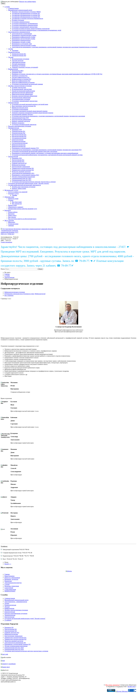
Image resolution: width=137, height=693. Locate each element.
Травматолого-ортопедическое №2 (23, 170)
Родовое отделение (18, 20)
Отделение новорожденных (21, 22)
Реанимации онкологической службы (24, 45)
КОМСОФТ (132, 686)
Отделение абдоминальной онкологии (24, 124)
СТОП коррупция (10, 589)
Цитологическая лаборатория (21, 119)
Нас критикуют (17, 203)
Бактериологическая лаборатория (22, 92)
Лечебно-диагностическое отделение (20, 86)
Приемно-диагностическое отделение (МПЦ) (26, 12)
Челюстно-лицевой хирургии (21, 171)
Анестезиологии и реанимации (22, 33)
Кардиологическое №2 (19, 136)
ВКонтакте (11, 222)
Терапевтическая (13, 128)
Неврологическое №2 (19, 146)
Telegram (11, 225)
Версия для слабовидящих (27, 1)
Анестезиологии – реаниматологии (15, 601)
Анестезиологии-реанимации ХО (15, 642)
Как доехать (12, 217)
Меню (3, 3)
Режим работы (12, 212)
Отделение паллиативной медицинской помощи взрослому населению (34, 151)
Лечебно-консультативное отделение (23, 187)
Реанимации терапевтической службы (24, 35)
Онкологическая (13, 102)
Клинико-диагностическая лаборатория (24, 96)
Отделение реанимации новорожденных (25, 25)
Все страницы (8, 295)
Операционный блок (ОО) (20, 118)
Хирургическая (13, 156)
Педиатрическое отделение (20, 59)
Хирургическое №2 (18, 161)
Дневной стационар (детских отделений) (25, 67)
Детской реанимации (18, 64)
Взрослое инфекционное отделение (23, 82)
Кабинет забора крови (19, 188)
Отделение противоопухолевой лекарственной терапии (29, 111)
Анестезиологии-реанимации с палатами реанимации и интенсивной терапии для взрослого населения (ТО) (46, 150)
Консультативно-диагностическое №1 (24, 106)
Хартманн (15, 50)
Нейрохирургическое (18, 165)
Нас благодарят (17, 202)
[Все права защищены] (112, 685)
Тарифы (14, 195)
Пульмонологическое (18, 141)
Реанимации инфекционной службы (23, 37)
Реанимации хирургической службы (23, 38)
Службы (7, 6)
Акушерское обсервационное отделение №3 (26, 17)
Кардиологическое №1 (19, 134)
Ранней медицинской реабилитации (23, 91)
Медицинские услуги (11, 190)
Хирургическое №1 (18, 160)
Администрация (13, 8)
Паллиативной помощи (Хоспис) (22, 114)
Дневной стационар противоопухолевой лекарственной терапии (32, 113)
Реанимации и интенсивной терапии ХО (17, 644)
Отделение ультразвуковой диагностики (24, 27)
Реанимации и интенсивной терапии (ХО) (25, 175)
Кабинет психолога (18, 123)
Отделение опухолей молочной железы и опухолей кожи (30, 104)
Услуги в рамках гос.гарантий (17, 192)
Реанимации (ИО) (17, 70)
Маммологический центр (20, 107)
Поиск (3, 269)
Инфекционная (13, 69)
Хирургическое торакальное (21, 166)
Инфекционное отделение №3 (21, 79)
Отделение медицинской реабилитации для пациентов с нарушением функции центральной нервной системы (47, 155)
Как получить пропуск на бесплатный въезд (22, 219)
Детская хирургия (17, 60)
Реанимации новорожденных (21, 40)
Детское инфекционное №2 (20, 77)
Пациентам (8, 581)
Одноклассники (13, 224)
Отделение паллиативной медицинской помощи (27, 84)
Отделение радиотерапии (20, 109)
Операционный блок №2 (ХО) (21, 180)
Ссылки (7, 584)
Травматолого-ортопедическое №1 (23, 168)
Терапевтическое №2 (18, 133)
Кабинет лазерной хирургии (21, 121)
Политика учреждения (11, 586)
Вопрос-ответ (12, 205)
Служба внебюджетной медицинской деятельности (24, 185)
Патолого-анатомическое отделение (19, 126)
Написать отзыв (13, 198)
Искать (40, 269)
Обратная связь (9, 197)
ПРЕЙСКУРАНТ (9, 591)
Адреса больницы (6, 242)
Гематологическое (17, 139)
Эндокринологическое (19, 138)
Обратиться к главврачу (15, 207)
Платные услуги (13, 193)
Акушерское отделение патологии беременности (27, 18)
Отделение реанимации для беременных (25, 23)
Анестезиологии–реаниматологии (19, 32)
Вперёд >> (7, 564)
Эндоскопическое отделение (21, 99)
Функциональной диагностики (22, 89)
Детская (10, 57)
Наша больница (9, 576)
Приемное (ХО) (17, 158)
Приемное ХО (9, 627)
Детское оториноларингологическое (23, 176)
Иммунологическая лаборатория (22, 94)
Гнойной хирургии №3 (19, 163)
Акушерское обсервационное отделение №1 (26, 13)
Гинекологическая (14, 52)
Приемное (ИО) (17, 72)
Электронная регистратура (13, 583)
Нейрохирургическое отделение (14, 292)
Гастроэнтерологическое (20, 143)
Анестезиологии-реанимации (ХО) (23, 173)
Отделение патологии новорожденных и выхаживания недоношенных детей (36, 30)
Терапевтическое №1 (18, 131)
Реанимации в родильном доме (22, 44)
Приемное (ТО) (17, 129)
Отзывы (10, 200)
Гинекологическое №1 (19, 54)
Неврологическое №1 (19, 145)
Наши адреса (12, 215)
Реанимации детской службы (21, 42)
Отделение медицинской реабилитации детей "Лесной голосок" (28, 183)
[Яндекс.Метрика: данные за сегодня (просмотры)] (122, 691)
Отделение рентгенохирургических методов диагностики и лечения (34, 182)
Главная (7, 274)
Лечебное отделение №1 (19, 75)
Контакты (7, 210)
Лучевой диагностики (19, 87)
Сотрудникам (8, 588)
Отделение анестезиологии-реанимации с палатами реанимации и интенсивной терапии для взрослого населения (48, 116)
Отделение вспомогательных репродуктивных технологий (30, 28)
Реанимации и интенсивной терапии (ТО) (25, 148)
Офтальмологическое (18, 62)
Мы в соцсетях (9, 220)
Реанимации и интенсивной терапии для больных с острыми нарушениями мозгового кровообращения (45, 153)
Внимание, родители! (11, 579)
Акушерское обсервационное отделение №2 (26, 15)
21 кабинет (7, 620)
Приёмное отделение (18, 65)
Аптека (10, 49)
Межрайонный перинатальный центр (20, 10)
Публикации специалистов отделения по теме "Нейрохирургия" (25, 294)
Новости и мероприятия (12, 577)
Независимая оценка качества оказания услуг (22, 208)
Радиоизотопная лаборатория (21, 97)
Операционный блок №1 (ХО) (21, 178)
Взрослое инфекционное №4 (21, 81)
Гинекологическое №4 (19, 55)
